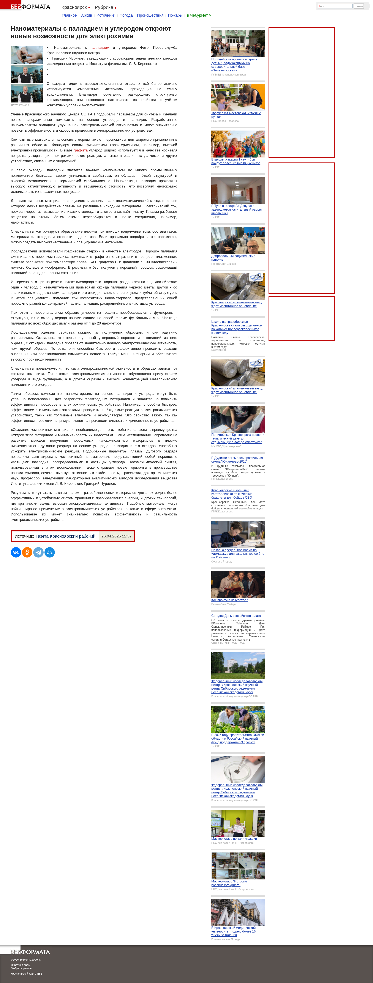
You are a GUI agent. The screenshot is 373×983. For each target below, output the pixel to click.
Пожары (175, 15)
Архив (86, 15)
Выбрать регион (21, 968)
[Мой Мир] (49, 552)
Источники (105, 15)
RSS (39, 973)
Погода (126, 15)
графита (81, 150)
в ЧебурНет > (199, 15)
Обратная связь (21, 965)
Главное (69, 15)
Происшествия (150, 15)
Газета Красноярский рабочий (65, 536)
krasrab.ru (24, 105)
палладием (99, 48)
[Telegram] (38, 552)
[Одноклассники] (27, 552)
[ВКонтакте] (16, 552)
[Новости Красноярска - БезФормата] (26, 5)
